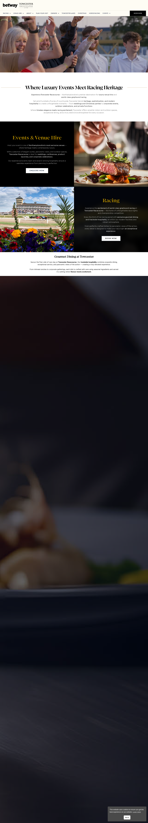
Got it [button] (127, 817)
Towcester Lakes (68, 13)
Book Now (138, 13)
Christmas (82, 13)
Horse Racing (94, 13)
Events (105, 13)
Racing (6, 13)
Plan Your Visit (42, 13)
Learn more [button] (137, 812)
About (28, 13)
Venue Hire (17, 13)
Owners (54, 13)
